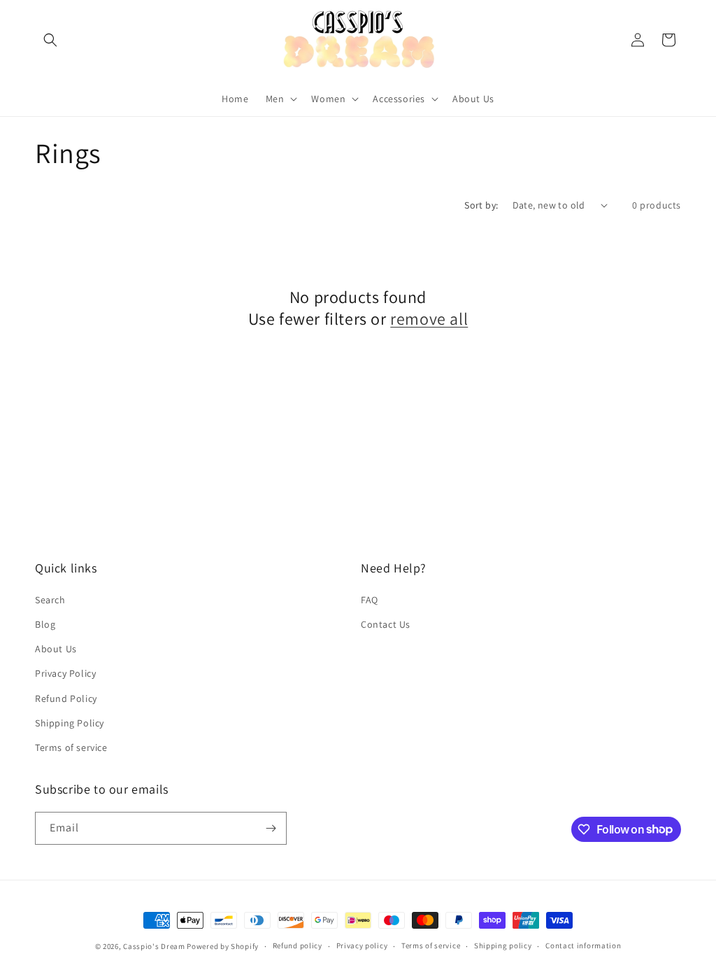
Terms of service (71, 747)
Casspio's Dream (154, 946)
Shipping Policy (69, 723)
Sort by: (481, 205)
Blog (45, 624)
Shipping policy (503, 945)
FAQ (369, 599)
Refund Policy (66, 698)
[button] (50, 39)
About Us (56, 648)
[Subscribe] (270, 828)
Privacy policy (362, 945)
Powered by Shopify (223, 946)
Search (50, 599)
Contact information (583, 945)
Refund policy (297, 945)
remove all (429, 319)
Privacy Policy (65, 673)
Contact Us (385, 624)
